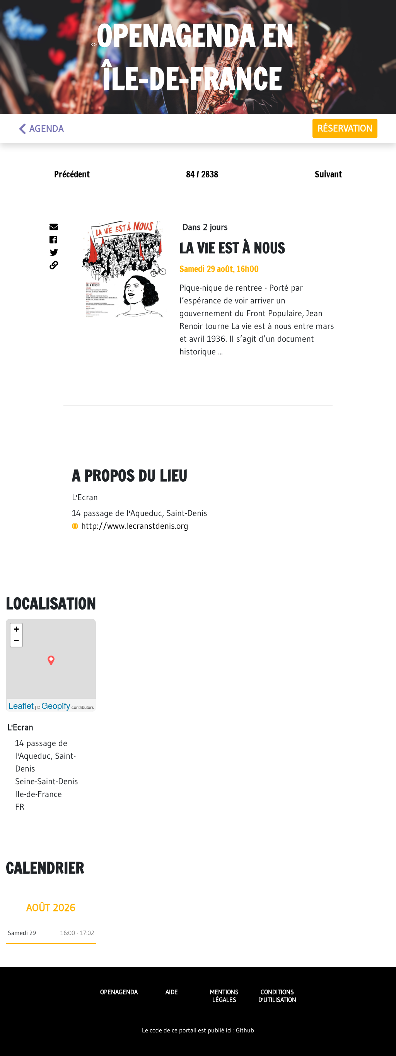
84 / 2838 (202, 174)
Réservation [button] (344, 128)
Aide (172, 992)
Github (245, 1030)
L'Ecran (85, 497)
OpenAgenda (119, 992)
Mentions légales (224, 995)
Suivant (328, 174)
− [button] (16, 641)
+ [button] (16, 629)
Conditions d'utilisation (277, 995)
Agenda (46, 128)
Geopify (55, 705)
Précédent (72, 174)
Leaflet (21, 705)
